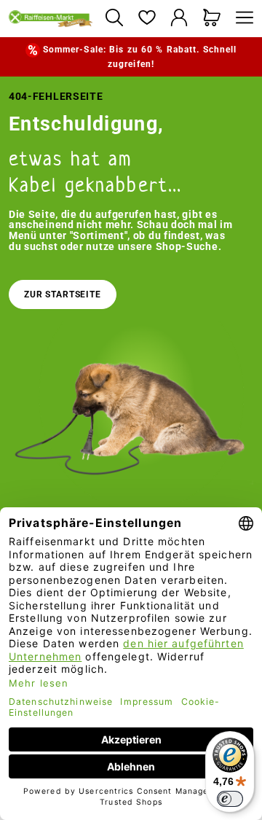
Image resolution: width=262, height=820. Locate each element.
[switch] (230, 799)
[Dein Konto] (179, 18)
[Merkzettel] (146, 18)
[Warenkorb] (212, 18)
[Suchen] (114, 18)
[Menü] (241, 18)
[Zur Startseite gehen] (51, 18)
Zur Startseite (62, 294)
